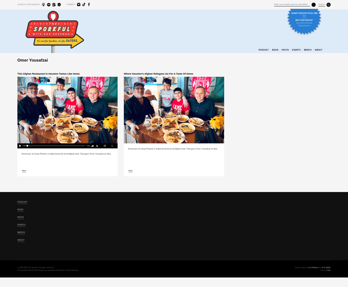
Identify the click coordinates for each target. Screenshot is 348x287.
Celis (329, 270)
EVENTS (296, 49)
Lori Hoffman (313, 267)
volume (92, 146)
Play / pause (20, 146)
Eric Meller (326, 267)
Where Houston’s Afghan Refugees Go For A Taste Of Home (158, 73)
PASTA (285, 49)
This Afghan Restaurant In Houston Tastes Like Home (48, 73)
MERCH (308, 49)
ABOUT (318, 49)
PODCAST (264, 49)
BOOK (275, 49)
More (24, 171)
